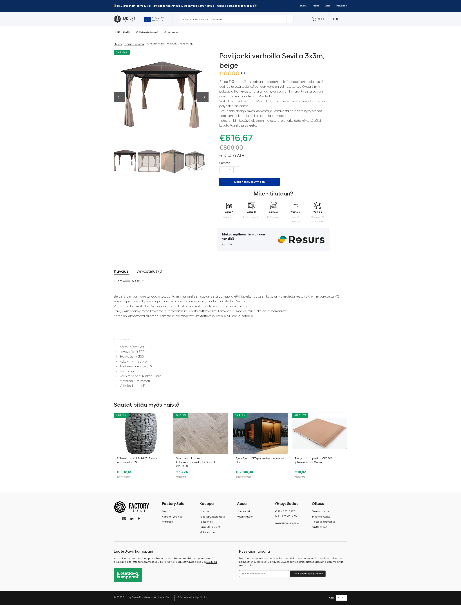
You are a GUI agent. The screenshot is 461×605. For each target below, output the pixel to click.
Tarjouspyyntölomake (212, 517)
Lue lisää (227, 244)
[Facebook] (139, 518)
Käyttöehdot (319, 527)
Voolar (203, 597)
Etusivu (303, 6)
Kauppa (204, 511)
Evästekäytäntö (321, 517)
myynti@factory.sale (286, 523)
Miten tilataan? (246, 517)
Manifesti (167, 522)
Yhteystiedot (341, 6)
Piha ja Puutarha (134, 44)
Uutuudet (173, 32)
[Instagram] (124, 518)
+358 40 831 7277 (284, 511)
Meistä (316, 6)
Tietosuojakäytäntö (323, 522)
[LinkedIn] (131, 518)
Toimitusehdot (320, 511)
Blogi (327, 6)
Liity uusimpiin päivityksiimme (308, 573)
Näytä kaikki (123, 32)
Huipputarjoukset (148, 32)
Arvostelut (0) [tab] (150, 271)
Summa (224, 163)
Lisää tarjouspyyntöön (249, 181)
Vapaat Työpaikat (172, 517)
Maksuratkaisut (208, 532)
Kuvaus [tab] (121, 271)
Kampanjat (206, 522)
